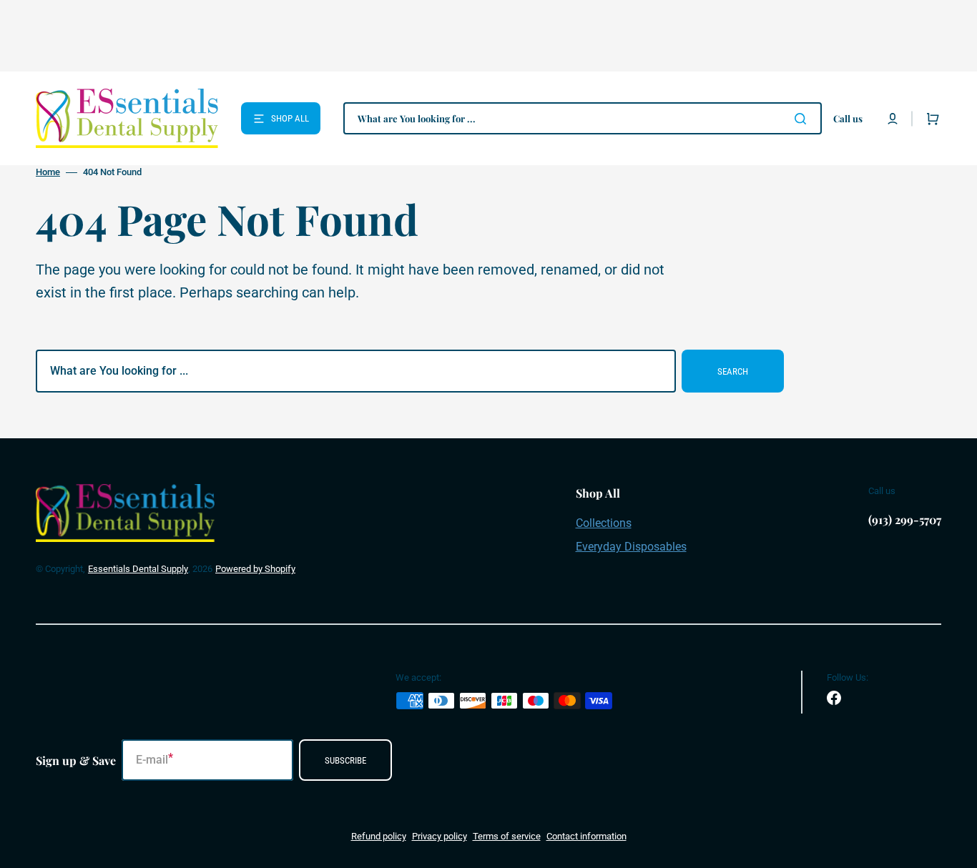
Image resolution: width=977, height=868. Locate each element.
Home (48, 172)
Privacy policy (439, 836)
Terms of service (507, 836)
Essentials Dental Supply (138, 568)
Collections (604, 523)
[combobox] (582, 118)
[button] (892, 118)
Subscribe (345, 760)
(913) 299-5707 (904, 519)
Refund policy (378, 836)
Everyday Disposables (631, 546)
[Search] (803, 118)
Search (732, 371)
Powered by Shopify (255, 568)
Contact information (586, 836)
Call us (848, 118)
